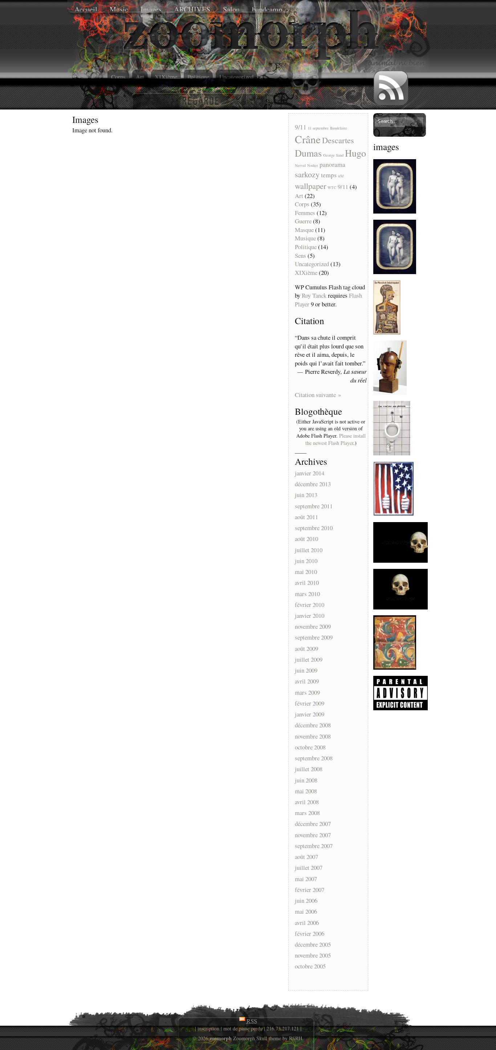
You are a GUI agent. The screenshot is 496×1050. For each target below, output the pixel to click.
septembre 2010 (314, 528)
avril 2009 (307, 681)
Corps (118, 77)
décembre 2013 (313, 484)
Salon (231, 9)
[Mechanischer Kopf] (390, 392)
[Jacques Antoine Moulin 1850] (394, 211)
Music (119, 9)
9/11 (300, 127)
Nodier (312, 165)
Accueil (85, 9)
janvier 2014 (309, 473)
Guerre (303, 221)
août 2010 (306, 539)
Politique (198, 77)
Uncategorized (236, 77)
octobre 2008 (310, 747)
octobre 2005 (310, 966)
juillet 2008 (308, 769)
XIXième (166, 77)
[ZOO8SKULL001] (400, 560)
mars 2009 (307, 692)
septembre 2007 (314, 846)
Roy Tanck (314, 295)
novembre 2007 (313, 835)
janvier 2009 (309, 714)
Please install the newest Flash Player (335, 439)
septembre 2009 (314, 637)
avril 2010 (307, 583)
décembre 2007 (313, 824)
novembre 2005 (313, 955)
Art (140, 77)
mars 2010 (307, 594)
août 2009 (306, 648)
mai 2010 (306, 571)
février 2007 (309, 889)
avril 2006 (307, 922)
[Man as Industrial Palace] (387, 332)
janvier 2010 (309, 615)
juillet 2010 (308, 550)
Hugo (355, 152)
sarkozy (307, 174)
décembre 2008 (313, 725)
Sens (300, 255)
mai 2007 (306, 879)
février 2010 (309, 604)
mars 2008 (307, 813)
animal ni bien (78, 75)
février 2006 (309, 933)
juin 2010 (306, 561)
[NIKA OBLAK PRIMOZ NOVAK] (391, 453)
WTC (332, 187)
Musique (305, 238)
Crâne (308, 139)
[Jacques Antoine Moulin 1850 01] (394, 272)
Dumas (308, 152)
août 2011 (306, 517)
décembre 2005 (313, 944)
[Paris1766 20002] (394, 667)
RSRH (295, 1038)
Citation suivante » (318, 394)
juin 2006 (306, 900)
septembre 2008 (314, 758)
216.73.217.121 (283, 1028)
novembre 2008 (313, 736)
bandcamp (267, 9)
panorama (332, 164)
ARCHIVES (192, 9)
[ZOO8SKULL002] (400, 607)
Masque (304, 230)
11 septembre (318, 128)
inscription (208, 1028)
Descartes (338, 140)
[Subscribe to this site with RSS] (391, 88)
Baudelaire (338, 128)
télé (341, 175)
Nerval (300, 165)
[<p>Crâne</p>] (305, 70)
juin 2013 (306, 495)
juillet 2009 (308, 659)
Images (151, 9)
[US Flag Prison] (393, 513)
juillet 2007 (308, 868)
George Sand (333, 155)
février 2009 (309, 703)
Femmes (305, 212)
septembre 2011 (314, 506)
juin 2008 (306, 780)
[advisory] (400, 708)
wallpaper (310, 185)
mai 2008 (306, 791)
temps (329, 174)
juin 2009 (306, 670)
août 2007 (306, 857)
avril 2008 (307, 802)
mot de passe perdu (243, 1028)
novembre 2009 (313, 627)
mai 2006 (306, 912)
